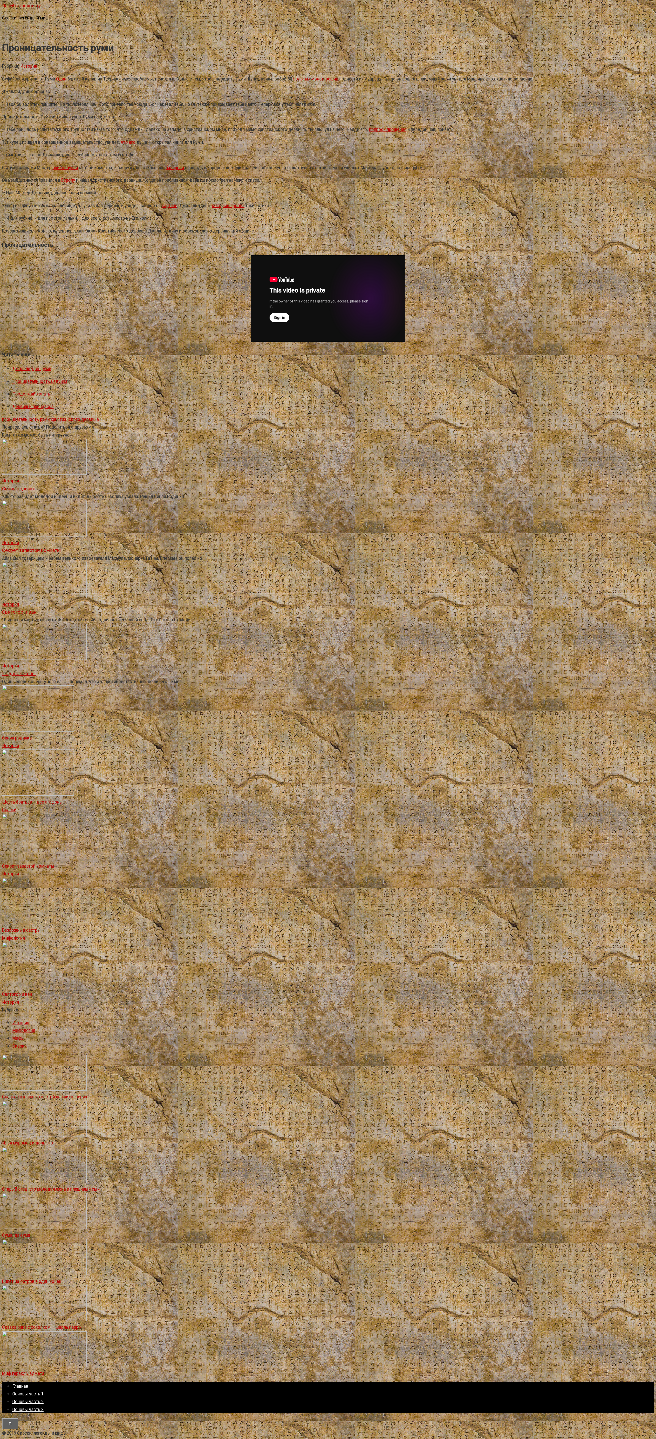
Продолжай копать (31, 394)
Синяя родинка (17, 738)
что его (128, 142)
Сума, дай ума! (17, 1235)
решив (332, 79)
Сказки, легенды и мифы (27, 18)
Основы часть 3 (28, 1409)
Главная (20, 1386)
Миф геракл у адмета (23, 1373)
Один (61, 79)
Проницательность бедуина (39, 381)
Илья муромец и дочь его (27, 1143)
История (28, 66)
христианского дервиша (75, 419)
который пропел (228, 205)
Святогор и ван (17, 994)
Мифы (18, 1038)
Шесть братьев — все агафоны (32, 802)
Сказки (9, 810)
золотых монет (308, 79)
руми (45, 419)
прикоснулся (65, 167)
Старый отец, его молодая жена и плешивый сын (51, 1189)
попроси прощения (387, 129)
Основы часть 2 (28, 1401)
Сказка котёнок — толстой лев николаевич (44, 1097)
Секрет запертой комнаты (28, 866)
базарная (175, 167)
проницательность (20, 419)
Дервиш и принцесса (33, 406)
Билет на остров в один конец (31, 1281)
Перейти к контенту (21, 6)
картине (169, 205)
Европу (68, 180)
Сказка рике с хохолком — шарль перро (41, 1327)
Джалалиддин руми (31, 368)
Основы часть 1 (28, 1394)
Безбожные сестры (21, 930)
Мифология (13, 938)
